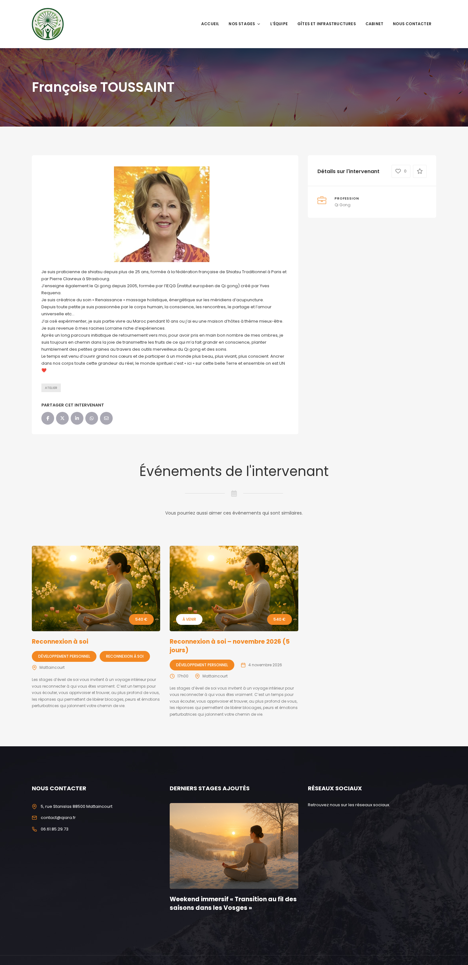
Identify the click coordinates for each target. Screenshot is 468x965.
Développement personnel (64, 656)
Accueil (210, 23)
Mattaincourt (52, 667)
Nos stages (242, 23)
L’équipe (279, 23)
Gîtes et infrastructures (326, 23)
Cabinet (374, 23)
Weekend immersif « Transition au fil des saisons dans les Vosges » (233, 903)
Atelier (51, 388)
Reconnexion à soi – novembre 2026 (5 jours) (230, 645)
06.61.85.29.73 (54, 829)
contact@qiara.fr (58, 818)
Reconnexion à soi (60, 641)
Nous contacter (412, 23)
